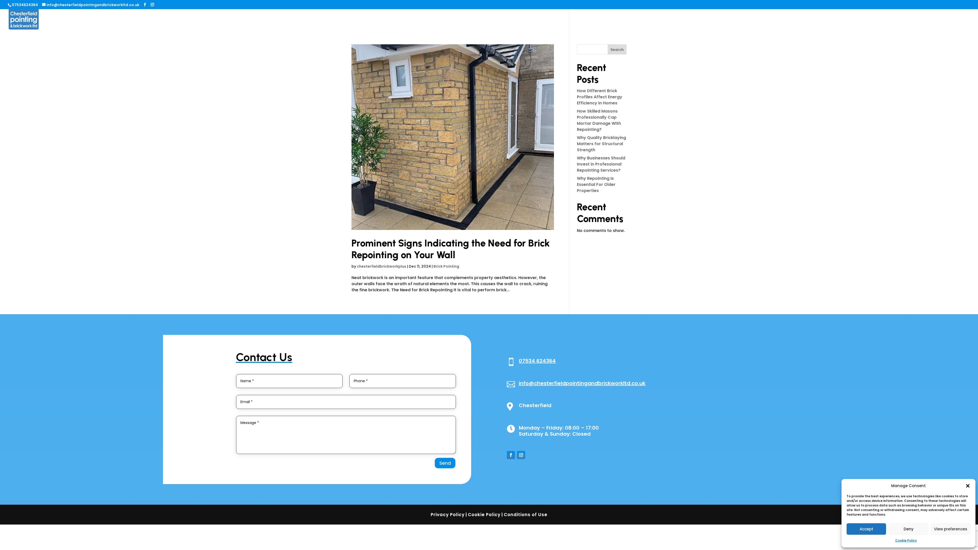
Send (445, 463)
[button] (967, 485)
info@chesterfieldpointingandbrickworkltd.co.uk (582, 383)
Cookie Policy (906, 540)
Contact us (958, 20)
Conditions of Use (525, 515)
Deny (909, 529)
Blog (935, 20)
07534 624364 (537, 360)
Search (617, 49)
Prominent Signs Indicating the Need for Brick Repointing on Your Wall (450, 249)
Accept (866, 529)
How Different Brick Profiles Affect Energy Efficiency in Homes (599, 97)
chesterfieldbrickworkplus (381, 266)
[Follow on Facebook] (511, 455)
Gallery (916, 20)
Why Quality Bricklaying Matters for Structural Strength (601, 144)
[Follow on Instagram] (521, 455)
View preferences (950, 529)
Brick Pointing (446, 266)
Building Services (884, 20)
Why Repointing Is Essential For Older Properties (596, 184)
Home (854, 20)
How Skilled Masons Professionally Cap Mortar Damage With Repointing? (599, 120)
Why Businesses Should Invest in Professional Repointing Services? (601, 164)
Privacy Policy (448, 515)
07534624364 (25, 4)
